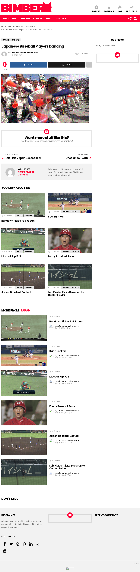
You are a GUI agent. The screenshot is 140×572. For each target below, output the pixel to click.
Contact (61, 18)
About (49, 18)
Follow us (130, 18)
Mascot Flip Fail (11, 256)
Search (135, 18)
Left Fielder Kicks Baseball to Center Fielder (65, 293)
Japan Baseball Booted (15, 292)
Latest (96, 11)
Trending (131, 11)
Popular (109, 11)
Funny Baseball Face (61, 256)
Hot (119, 11)
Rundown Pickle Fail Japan (17, 221)
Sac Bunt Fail (56, 216)
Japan (19, 215)
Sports (28, 215)
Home (6, 18)
